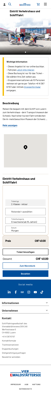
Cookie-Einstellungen (25, 382)
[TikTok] (42, 292)
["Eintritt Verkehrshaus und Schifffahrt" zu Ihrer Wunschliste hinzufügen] (45, 23)
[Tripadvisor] (22, 292)
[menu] (45, 4)
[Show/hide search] (9, 4)
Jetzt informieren (25, 69)
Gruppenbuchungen (10, 349)
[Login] (4, 4)
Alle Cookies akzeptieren (25, 397)
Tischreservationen (10, 345)
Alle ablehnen (25, 389)
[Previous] (5, 13)
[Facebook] (15, 292)
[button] (25, 52)
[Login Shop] (38, 4)
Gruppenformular (32, 87)
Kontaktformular (9, 340)
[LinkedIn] (9, 292)
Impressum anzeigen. (19, 377)
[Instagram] (29, 292)
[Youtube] (35, 292)
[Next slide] (48, 36)
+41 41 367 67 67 (8, 336)
